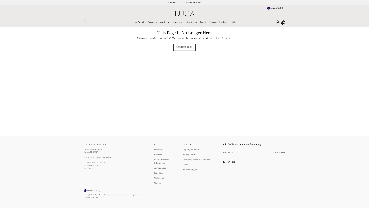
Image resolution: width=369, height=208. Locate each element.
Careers (157, 183)
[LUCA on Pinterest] (234, 163)
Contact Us (159, 178)
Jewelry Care (160, 168)
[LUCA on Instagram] (229, 163)
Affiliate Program (190, 169)
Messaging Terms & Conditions (196, 159)
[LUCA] (184, 13)
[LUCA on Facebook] (224, 163)
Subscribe (280, 153)
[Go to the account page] (278, 22)
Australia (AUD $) (276, 8)
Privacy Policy (188, 155)
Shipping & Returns (191, 149)
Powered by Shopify (91, 197)
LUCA (99, 195)
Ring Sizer (159, 173)
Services (158, 155)
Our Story (158, 149)
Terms (185, 165)
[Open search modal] (85, 22)
